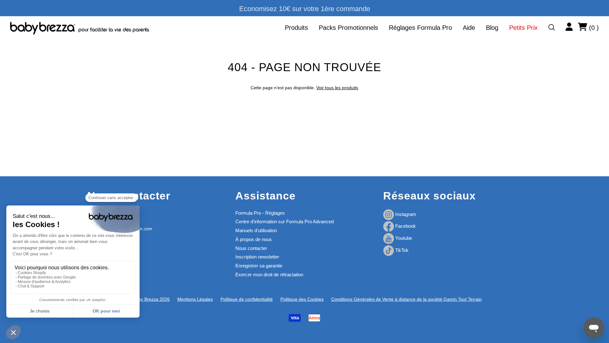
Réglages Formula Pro (420, 27)
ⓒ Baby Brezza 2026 (148, 299)
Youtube (403, 238)
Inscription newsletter (257, 256)
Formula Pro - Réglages (260, 213)
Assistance (265, 196)
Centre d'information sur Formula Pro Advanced (284, 221)
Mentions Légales (195, 299)
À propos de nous (253, 239)
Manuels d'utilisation (256, 230)
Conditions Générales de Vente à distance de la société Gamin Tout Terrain (406, 299)
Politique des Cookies (302, 299)
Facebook (405, 226)
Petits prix (523, 27)
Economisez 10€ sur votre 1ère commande (304, 9)
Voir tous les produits (337, 87)
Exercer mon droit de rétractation (269, 274)
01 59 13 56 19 (102, 212)
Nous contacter (251, 248)
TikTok (401, 250)
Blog (492, 27)
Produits (296, 27)
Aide (469, 27)
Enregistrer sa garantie (258, 265)
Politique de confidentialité (246, 299)
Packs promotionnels (348, 27)
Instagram (405, 214)
